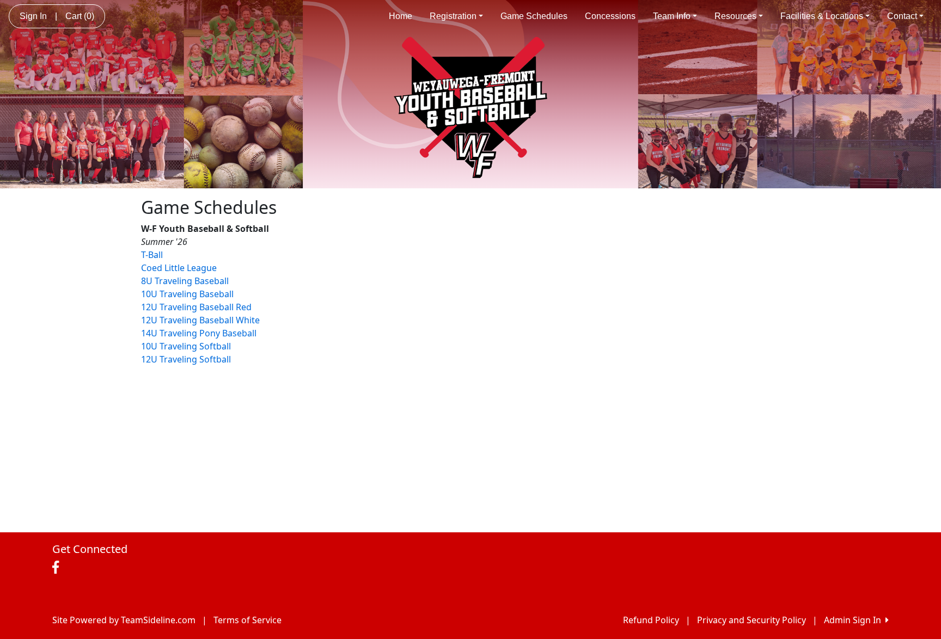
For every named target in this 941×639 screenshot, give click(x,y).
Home (400, 16)
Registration (453, 16)
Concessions (610, 16)
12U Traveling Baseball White (200, 320)
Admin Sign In (854, 620)
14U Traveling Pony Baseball (198, 333)
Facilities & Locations (821, 16)
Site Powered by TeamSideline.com (123, 620)
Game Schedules (533, 16)
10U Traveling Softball (186, 346)
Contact (902, 16)
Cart (79, 16)
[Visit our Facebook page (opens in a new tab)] (58, 568)
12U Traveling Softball (186, 359)
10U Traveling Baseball (187, 294)
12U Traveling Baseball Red (196, 307)
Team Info (672, 16)
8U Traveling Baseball (185, 281)
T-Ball (152, 255)
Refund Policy (651, 620)
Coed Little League (179, 268)
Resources (735, 16)
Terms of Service (247, 620)
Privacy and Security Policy (751, 620)
